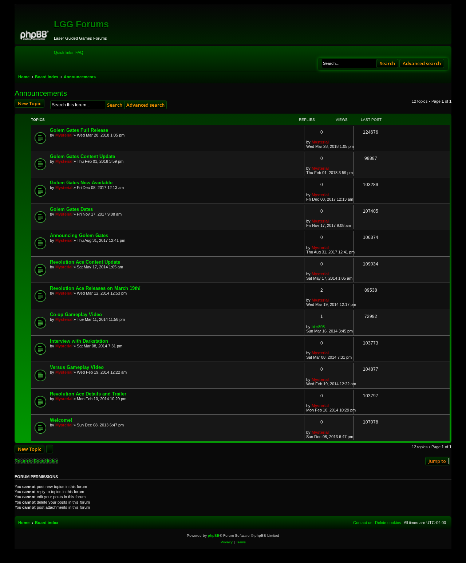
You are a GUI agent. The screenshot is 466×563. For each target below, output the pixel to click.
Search (387, 63)
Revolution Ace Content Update (85, 262)
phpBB (214, 536)
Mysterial (63, 135)
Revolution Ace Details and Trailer (88, 394)
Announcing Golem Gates (79, 235)
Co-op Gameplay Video (76, 314)
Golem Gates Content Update (82, 156)
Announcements (41, 93)
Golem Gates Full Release (79, 130)
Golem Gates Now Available (81, 182)
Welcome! (61, 420)
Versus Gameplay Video (77, 367)
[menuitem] (79, 52)
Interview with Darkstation (79, 341)
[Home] (35, 34)
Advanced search (422, 63)
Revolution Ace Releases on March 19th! (95, 288)
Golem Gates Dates (71, 209)
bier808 (318, 326)
